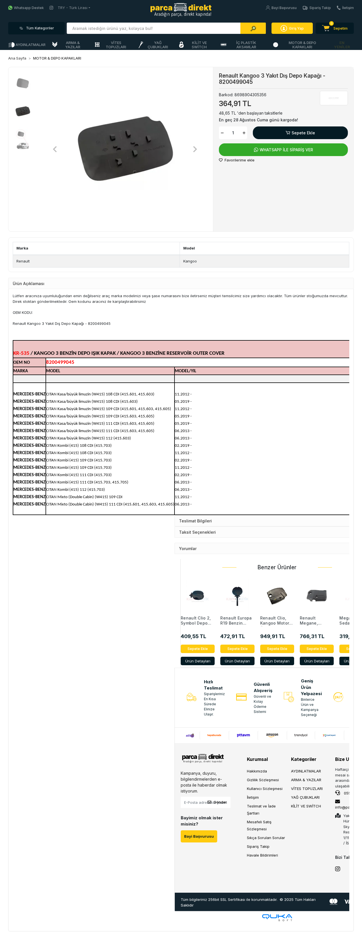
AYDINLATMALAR (306, 771)
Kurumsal (257, 759)
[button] (335, 28)
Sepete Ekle (303, 132)
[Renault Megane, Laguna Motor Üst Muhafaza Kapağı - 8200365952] (317, 596)
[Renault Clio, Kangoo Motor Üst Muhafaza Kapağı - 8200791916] (277, 596)
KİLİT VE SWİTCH (306, 806)
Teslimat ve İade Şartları (261, 809)
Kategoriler (303, 759)
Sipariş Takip (320, 8)
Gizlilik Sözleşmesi (263, 780)
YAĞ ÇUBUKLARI (305, 797)
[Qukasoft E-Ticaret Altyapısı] (277, 917)
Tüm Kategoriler (40, 28)
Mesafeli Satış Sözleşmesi (259, 825)
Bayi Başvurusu (284, 8)
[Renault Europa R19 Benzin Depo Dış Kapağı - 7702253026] (237, 596)
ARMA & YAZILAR (306, 780)
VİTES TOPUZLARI (307, 788)
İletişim (348, 8)
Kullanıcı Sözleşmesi (265, 788)
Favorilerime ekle (239, 160)
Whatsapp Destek (29, 8)
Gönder (220, 802)
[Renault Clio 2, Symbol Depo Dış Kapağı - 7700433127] (198, 596)
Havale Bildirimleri (262, 855)
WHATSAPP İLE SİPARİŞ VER (286, 149)
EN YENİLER (342, 44)
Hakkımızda (257, 771)
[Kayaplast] (334, 98)
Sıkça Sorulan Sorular (266, 837)
